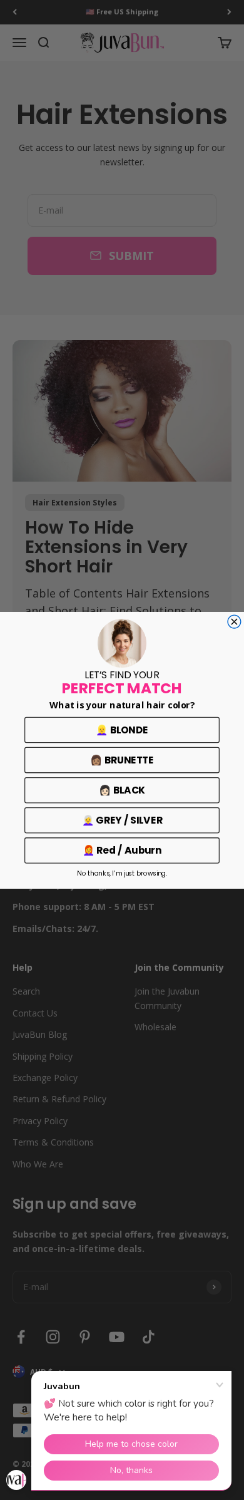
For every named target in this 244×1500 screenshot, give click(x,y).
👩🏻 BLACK (122, 789)
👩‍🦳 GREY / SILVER (122, 819)
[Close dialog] (234, 621)
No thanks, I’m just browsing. (121, 873)
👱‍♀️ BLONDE (122, 729)
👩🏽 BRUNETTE (121, 759)
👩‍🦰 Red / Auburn (122, 849)
